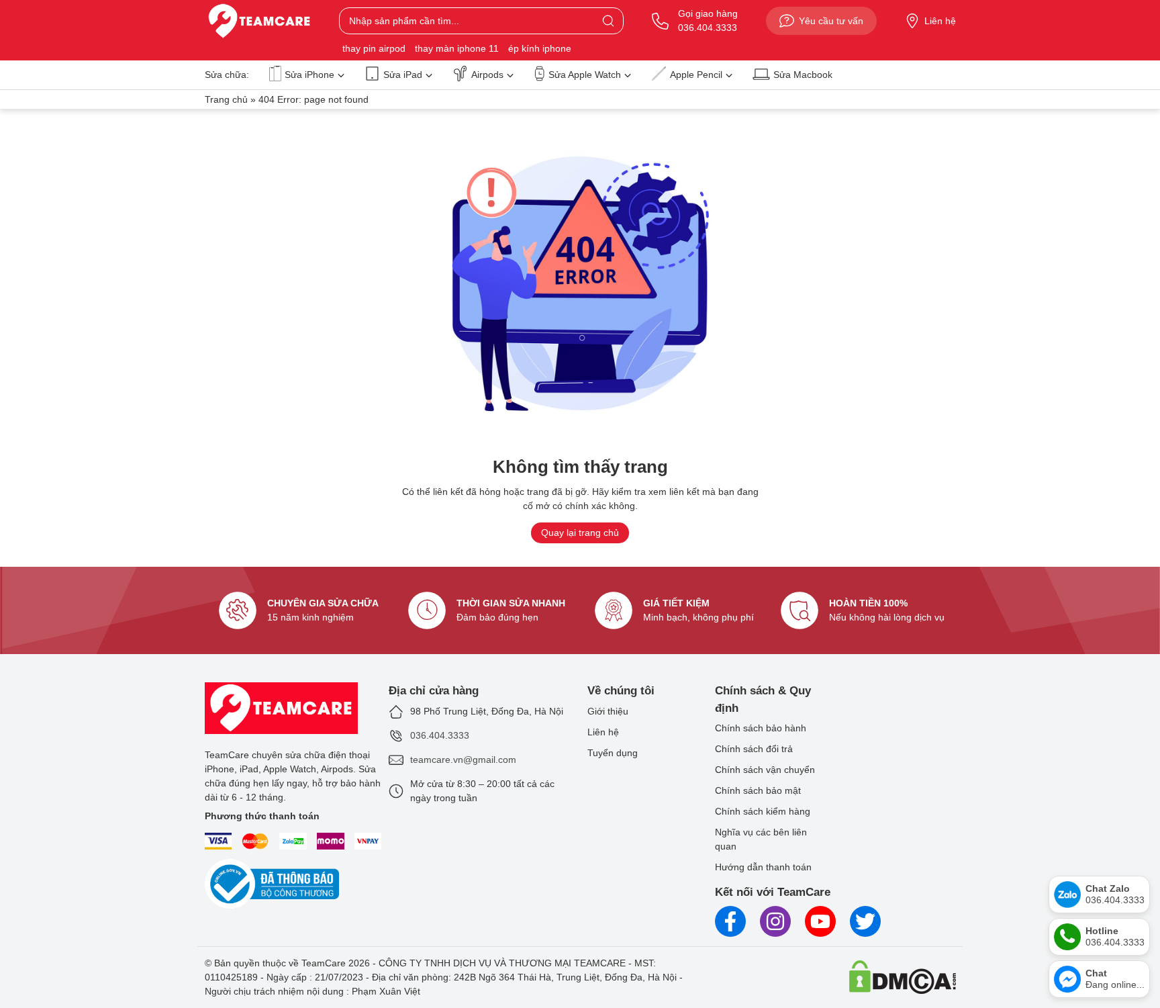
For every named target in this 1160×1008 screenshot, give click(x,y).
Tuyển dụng (612, 752)
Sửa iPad (402, 74)
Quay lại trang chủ (580, 532)
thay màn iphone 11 (457, 48)
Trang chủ (226, 99)
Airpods (487, 74)
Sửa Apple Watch (584, 74)
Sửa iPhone (309, 74)
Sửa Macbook (802, 74)
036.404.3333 (439, 735)
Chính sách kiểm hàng (762, 811)
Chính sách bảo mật (758, 790)
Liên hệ (940, 20)
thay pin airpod (373, 48)
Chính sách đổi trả (754, 748)
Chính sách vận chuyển (765, 769)
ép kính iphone (539, 48)
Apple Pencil (696, 74)
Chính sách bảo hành (760, 728)
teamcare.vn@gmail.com (463, 759)
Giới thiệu (607, 711)
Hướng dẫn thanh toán (763, 867)
